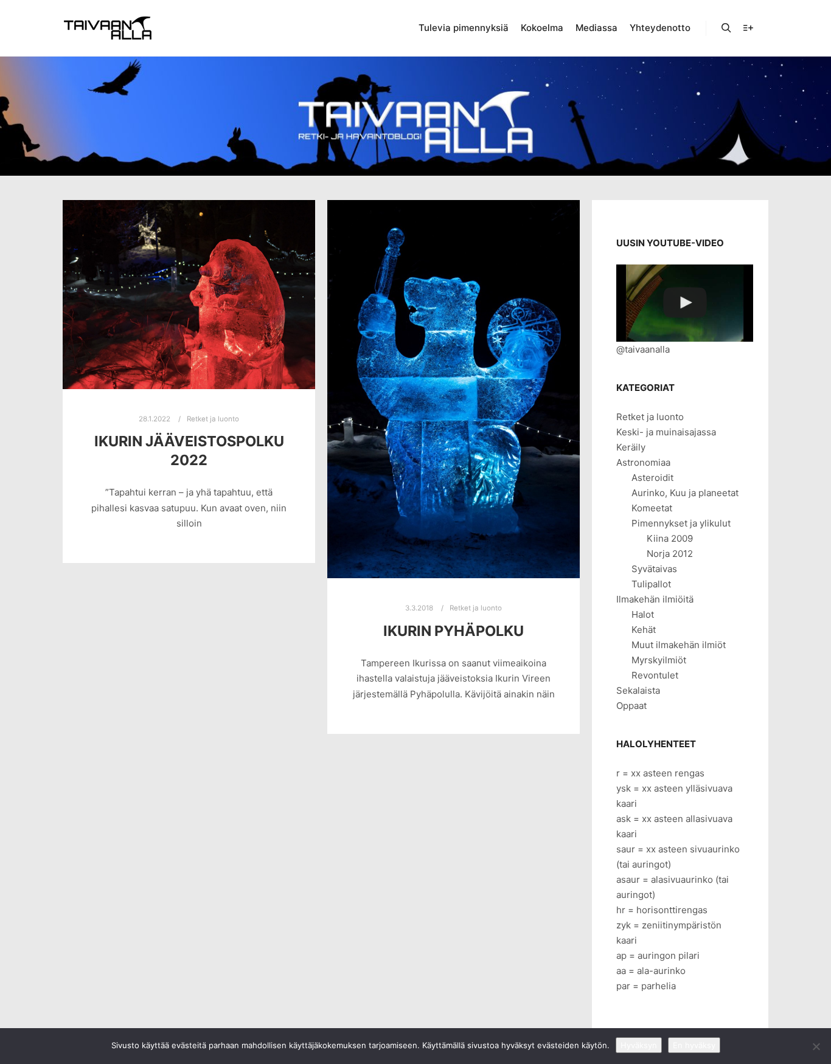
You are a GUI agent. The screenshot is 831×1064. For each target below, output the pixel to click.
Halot (642, 614)
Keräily (630, 447)
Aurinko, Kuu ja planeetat (685, 493)
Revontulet (654, 675)
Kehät (643, 629)
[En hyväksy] (816, 1046)
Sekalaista (638, 690)
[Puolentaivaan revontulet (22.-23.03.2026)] (684, 303)
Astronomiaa (643, 462)
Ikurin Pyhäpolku (453, 631)
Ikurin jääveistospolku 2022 (189, 450)
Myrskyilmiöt (658, 660)
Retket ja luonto (213, 419)
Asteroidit (652, 477)
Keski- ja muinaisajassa (666, 432)
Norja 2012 (670, 553)
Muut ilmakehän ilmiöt (678, 645)
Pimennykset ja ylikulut (681, 523)
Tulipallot (651, 584)
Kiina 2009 (670, 538)
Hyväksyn (639, 1045)
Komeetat (651, 508)
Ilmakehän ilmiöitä (655, 599)
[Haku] (726, 28)
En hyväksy (694, 1045)
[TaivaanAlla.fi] (108, 28)
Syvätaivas (654, 569)
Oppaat (631, 705)
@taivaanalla (643, 349)
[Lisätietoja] (748, 28)
